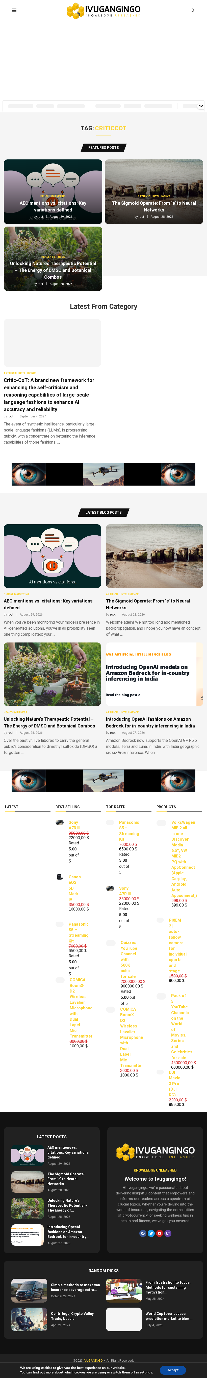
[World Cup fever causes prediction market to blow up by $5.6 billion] (124, 1319)
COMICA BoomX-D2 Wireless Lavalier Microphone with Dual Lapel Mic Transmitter (81, 1008)
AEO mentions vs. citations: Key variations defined (53, 206)
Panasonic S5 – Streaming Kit (79, 932)
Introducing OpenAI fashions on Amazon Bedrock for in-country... (68, 1231)
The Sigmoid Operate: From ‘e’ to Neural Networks (154, 206)
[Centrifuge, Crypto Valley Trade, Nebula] (29, 1319)
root (40, 216)
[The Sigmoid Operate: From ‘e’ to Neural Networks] (154, 580)
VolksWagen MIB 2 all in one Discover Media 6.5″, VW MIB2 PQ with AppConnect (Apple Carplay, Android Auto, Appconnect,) (184, 859)
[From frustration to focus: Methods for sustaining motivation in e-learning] (124, 1291)
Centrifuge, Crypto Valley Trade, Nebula (72, 1316)
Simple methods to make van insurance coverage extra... (75, 1287)
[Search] (192, 11)
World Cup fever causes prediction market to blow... (169, 1316)
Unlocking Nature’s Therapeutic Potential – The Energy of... (67, 1205)
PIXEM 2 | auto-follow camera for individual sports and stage (178, 945)
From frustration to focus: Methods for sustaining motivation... (168, 1287)
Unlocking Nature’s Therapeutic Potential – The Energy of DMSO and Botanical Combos (53, 270)
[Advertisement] (103, 60)
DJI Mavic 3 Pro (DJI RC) (174, 1083)
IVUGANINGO (93, 1360)
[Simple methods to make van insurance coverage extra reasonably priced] (29, 1291)
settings (146, 1372)
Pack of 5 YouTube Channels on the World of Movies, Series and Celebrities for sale (181, 1027)
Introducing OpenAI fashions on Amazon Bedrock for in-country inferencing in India (150, 722)
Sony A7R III (74, 825)
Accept (172, 1370)
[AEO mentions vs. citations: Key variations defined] (52, 580)
